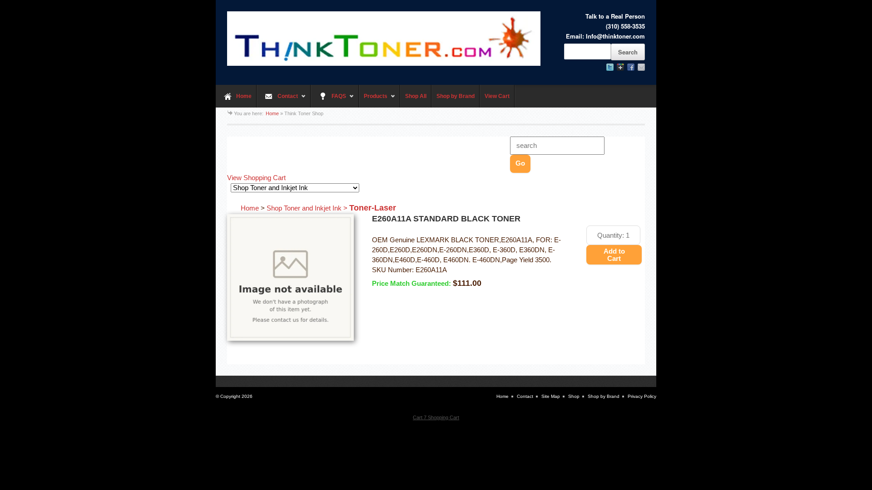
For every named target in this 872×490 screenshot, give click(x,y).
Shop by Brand (455, 96)
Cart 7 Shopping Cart (436, 417)
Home (244, 96)
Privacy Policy (642, 396)
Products (373, 100)
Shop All (415, 96)
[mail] (641, 67)
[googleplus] (620, 67)
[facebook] (630, 67)
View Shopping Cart (256, 177)
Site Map (550, 396)
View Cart (497, 96)
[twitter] (610, 67)
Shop (574, 396)
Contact (277, 100)
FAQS (328, 100)
